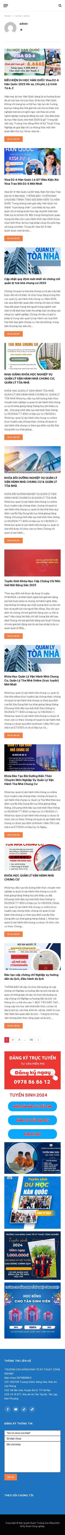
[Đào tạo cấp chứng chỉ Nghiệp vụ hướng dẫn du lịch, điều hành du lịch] (32, 956)
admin (23, 23)
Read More (13, 139)
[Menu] (5, 6)
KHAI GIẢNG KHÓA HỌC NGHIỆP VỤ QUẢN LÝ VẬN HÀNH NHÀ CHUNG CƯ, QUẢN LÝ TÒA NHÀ (29, 378)
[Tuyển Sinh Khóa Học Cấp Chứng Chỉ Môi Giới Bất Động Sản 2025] (32, 562)
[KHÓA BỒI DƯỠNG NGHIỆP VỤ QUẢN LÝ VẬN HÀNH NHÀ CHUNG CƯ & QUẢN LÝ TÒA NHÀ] (32, 459)
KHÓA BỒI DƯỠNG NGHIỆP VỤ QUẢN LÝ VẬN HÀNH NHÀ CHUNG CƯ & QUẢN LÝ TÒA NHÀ (30, 481)
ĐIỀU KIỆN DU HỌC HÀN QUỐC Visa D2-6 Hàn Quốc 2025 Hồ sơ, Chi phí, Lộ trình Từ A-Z (31, 84)
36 (31, 1040)
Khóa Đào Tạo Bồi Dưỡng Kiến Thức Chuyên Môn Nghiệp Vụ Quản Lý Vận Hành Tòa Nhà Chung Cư (29, 780)
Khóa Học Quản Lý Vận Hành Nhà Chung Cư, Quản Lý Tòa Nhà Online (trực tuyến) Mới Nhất (31, 680)
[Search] (60, 6)
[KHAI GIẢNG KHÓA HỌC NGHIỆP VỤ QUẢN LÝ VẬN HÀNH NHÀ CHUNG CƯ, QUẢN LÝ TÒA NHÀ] (32, 356)
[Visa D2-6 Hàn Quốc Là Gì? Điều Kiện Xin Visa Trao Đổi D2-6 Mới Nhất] (32, 161)
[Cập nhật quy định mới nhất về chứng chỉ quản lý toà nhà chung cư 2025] (32, 260)
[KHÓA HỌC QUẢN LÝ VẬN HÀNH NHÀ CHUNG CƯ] (32, 857)
